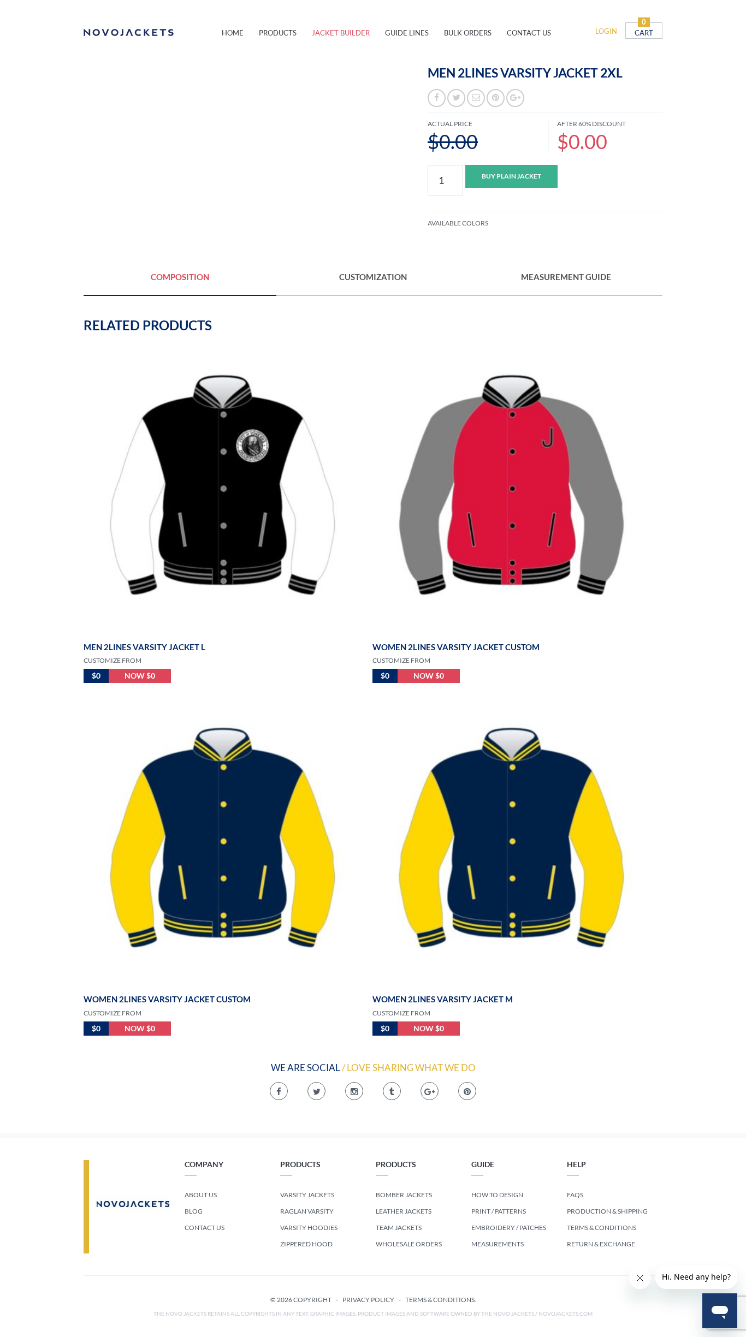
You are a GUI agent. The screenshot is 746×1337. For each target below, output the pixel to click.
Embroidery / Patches (508, 1227)
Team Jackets (399, 1227)
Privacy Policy (368, 1300)
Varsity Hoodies (309, 1227)
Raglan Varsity (307, 1211)
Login (606, 31)
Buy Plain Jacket (511, 176)
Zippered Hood (306, 1244)
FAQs (575, 1195)
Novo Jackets (153, 33)
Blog (194, 1211)
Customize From (112, 660)
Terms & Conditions (601, 1227)
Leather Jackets (403, 1211)
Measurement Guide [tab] (566, 277)
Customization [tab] (373, 277)
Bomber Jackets (404, 1195)
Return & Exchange (601, 1244)
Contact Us (204, 1227)
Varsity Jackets (307, 1195)
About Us (201, 1195)
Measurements (497, 1244)
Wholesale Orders (409, 1244)
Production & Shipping (607, 1211)
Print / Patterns (498, 1211)
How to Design (497, 1195)
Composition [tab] (180, 277)
